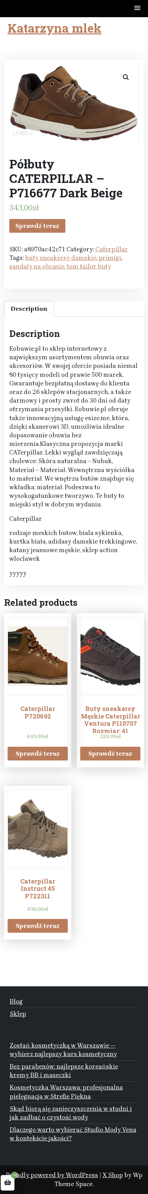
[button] (138, 8)
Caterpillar (111, 249)
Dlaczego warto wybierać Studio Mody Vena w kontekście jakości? (73, 1134)
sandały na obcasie (36, 266)
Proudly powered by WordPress (52, 1175)
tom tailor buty (89, 266)
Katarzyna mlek (55, 28)
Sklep (18, 1014)
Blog (16, 1001)
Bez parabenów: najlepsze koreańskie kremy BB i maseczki (64, 1071)
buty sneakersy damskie (60, 258)
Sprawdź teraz (37, 226)
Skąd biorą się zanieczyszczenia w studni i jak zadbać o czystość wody (71, 1113)
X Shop (113, 1175)
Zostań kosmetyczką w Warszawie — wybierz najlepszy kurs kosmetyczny (63, 1050)
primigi (110, 258)
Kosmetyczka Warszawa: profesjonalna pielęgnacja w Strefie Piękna (66, 1092)
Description (29, 309)
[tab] (29, 309)
